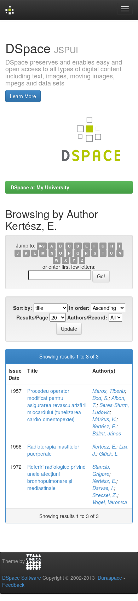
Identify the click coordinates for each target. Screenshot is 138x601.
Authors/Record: (87, 317)
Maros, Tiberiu (108, 390)
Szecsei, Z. (104, 495)
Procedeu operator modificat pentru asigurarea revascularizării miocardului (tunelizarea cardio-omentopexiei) (56, 405)
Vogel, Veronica (109, 502)
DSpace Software (21, 577)
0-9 (42, 246)
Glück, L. (109, 453)
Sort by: (22, 307)
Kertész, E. (104, 426)
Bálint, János (106, 433)
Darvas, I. (103, 487)
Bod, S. (100, 397)
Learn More (23, 96)
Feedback (13, 584)
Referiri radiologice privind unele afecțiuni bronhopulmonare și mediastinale (56, 477)
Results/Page (32, 317)
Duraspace (110, 577)
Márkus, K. (104, 419)
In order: (79, 307)
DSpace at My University (40, 187)
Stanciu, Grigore (101, 470)
